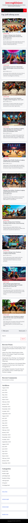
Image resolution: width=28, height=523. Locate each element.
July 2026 (4, 390)
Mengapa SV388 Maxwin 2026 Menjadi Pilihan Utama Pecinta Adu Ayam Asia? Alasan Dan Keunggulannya (14, 365)
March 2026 (5, 399)
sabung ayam (6, 33)
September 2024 (6, 442)
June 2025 (4, 420)
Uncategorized (6, 485)
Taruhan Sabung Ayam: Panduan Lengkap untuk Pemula (12, 253)
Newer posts (22, 331)
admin (5, 39)
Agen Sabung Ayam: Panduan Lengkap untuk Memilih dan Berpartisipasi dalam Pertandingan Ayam (13, 130)
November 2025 (6, 409)
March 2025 (5, 428)
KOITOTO (18, 521)
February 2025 (6, 430)
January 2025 (5, 432)
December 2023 (6, 463)
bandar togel (5, 473)
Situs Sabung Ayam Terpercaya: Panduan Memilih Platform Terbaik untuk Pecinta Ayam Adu (12, 285)
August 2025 (5, 416)
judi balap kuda (6, 476)
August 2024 (5, 444)
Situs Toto (4, 491)
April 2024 (4, 453)
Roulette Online (6, 478)
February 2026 (6, 402)
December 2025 (6, 406)
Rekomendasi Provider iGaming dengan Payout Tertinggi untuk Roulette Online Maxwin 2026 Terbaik (14, 348)
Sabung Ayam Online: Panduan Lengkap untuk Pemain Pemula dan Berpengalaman (14, 192)
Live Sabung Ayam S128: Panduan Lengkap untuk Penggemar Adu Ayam (13, 99)
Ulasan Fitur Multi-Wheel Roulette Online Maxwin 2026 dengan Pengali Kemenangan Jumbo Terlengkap (13, 354)
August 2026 (5, 388)
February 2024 (6, 458)
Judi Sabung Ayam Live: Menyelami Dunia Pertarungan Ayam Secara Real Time (13, 68)
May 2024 (4, 451)
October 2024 (5, 439)
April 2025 (4, 425)
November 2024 (6, 437)
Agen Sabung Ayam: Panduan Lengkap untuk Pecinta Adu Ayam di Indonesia (13, 317)
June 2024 (4, 449)
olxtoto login (5, 507)
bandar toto (5, 514)
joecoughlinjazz (14, 3)
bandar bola (5, 471)
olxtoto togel (5, 499)
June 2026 (4, 392)
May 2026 (4, 395)
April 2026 (4, 397)
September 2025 (6, 413)
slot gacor (4, 483)
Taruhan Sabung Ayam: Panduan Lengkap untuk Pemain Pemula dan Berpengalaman (12, 37)
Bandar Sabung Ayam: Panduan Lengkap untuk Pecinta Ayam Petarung (13, 222)
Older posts (6, 331)
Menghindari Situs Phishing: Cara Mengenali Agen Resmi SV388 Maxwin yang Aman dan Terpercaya (13, 359)
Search (4, 336)
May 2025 (4, 423)
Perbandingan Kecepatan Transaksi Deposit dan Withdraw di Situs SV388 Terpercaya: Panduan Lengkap (13, 370)
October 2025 (5, 411)
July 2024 (4, 446)
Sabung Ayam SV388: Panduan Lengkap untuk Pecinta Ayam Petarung (14, 161)
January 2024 (5, 460)
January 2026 (5, 404)
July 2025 (4, 418)
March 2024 (5, 456)
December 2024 (6, 435)
